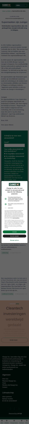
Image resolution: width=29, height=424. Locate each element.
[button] (15, 208)
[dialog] (14, 212)
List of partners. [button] (16, 218)
